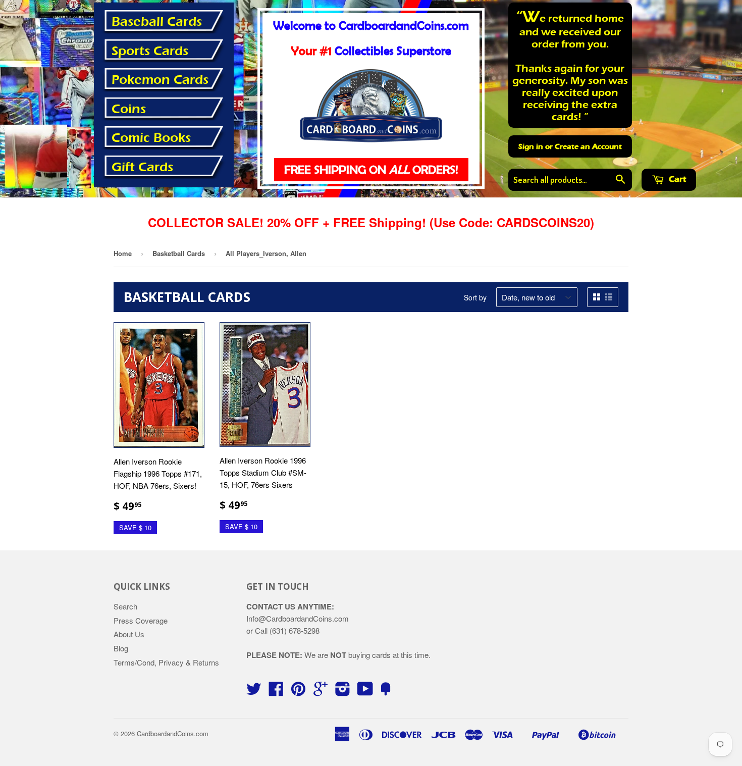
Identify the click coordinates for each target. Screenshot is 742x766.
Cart (676, 179)
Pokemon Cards (160, 79)
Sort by (475, 297)
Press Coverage (141, 620)
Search (125, 606)
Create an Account (588, 146)
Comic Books (151, 137)
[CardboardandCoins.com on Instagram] (342, 691)
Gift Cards (142, 167)
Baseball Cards (157, 21)
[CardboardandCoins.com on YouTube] (365, 691)
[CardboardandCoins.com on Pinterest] (298, 691)
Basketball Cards (178, 253)
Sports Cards (150, 51)
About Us (129, 634)
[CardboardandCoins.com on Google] (320, 691)
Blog (121, 648)
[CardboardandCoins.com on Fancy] (385, 691)
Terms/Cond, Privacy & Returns (166, 662)
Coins (129, 109)
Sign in (530, 146)
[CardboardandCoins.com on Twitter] (253, 691)
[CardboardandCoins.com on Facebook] (276, 691)
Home (123, 253)
